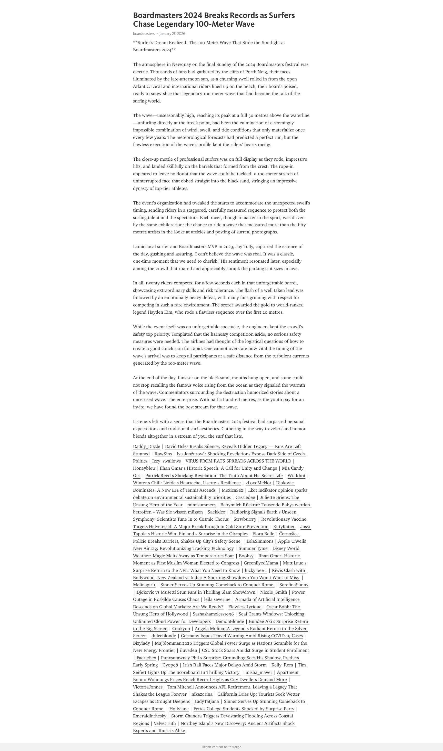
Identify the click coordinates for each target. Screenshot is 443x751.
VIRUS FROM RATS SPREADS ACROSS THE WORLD (238, 461)
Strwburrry (245, 519)
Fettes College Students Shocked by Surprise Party (244, 709)
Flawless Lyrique (244, 607)
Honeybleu (144, 468)
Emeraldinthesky (149, 716)
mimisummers (201, 505)
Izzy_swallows (166, 461)
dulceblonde (164, 636)
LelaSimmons (260, 541)
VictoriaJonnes (148, 687)
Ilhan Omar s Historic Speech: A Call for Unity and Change (218, 468)
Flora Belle (263, 534)
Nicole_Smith (273, 592)
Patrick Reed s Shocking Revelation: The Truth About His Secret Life (214, 475)
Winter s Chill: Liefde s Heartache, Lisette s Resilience (187, 483)
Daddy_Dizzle (146, 446)
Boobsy (246, 556)
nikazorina (202, 694)
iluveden (188, 650)
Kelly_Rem (282, 665)
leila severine (217, 599)
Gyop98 (170, 665)
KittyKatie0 (284, 526)
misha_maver (259, 672)
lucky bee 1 (256, 570)
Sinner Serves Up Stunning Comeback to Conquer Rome (217, 585)
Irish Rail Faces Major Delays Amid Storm (225, 665)
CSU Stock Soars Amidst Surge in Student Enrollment (255, 650)
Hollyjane (179, 709)
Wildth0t (296, 475)
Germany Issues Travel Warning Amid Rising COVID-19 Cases (242, 636)
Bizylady (141, 643)
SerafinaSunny (293, 585)
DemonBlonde (230, 621)
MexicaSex (232, 490)
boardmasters (144, 33)
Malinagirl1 (144, 585)
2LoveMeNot (258, 483)
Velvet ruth (165, 723)
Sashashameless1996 (213, 614)
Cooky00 (181, 628)
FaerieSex (146, 658)
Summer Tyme (253, 548)
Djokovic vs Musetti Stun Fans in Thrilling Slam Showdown (196, 592)
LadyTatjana (207, 701)
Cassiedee (245, 497)
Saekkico (216, 512)
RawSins (163, 454)
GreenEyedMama (261, 563)
